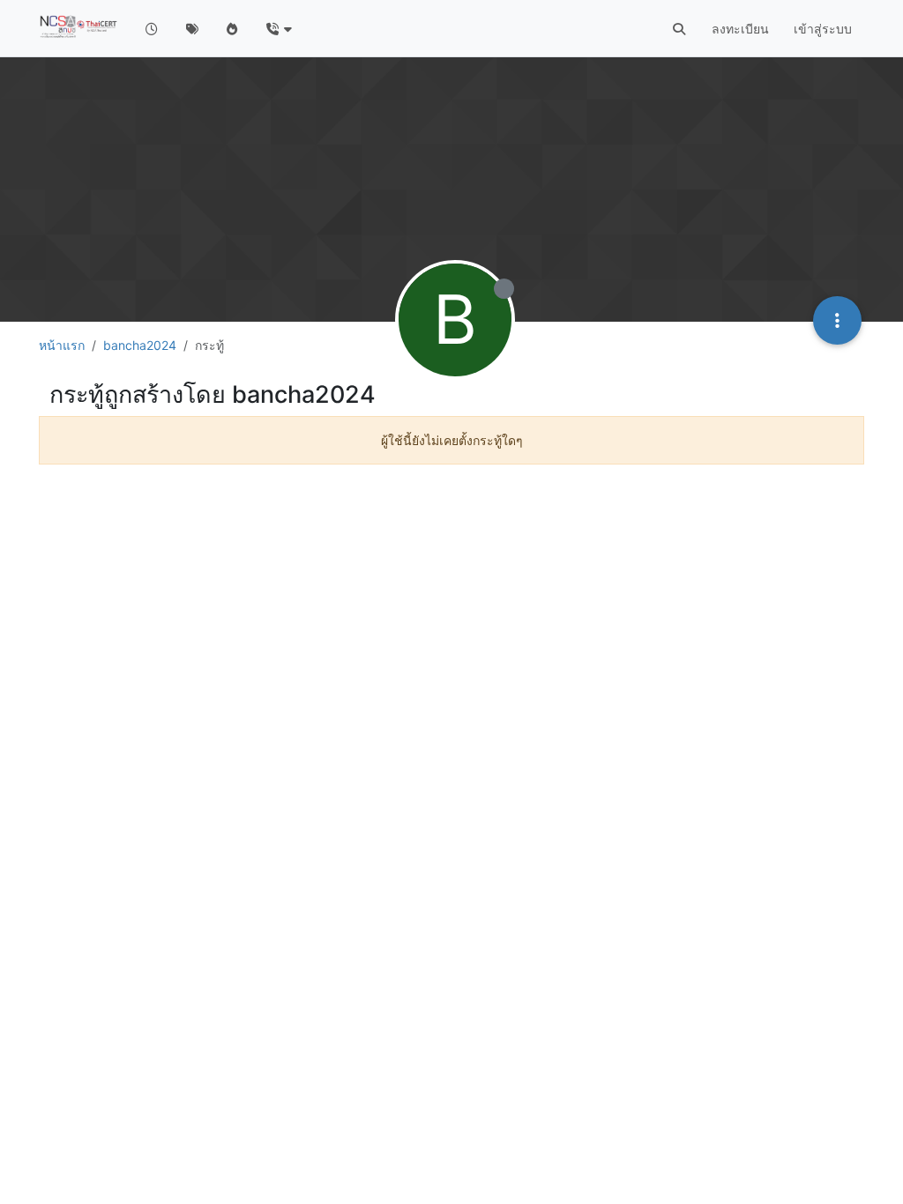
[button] (278, 28)
